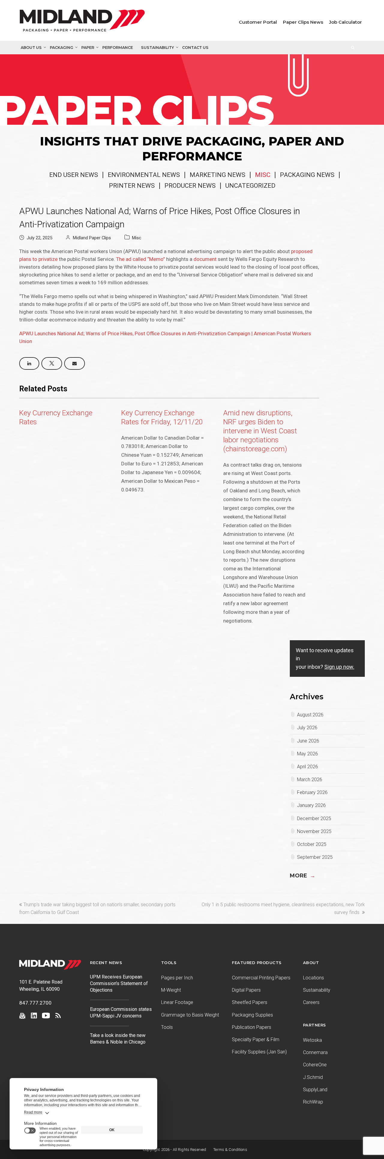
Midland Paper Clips (92, 237)
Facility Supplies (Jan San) (259, 1052)
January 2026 (311, 805)
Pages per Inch (177, 978)
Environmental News (144, 174)
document (205, 259)
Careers (311, 1002)
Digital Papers (246, 990)
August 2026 (310, 715)
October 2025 (311, 844)
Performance (117, 47)
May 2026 (307, 754)
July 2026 (307, 727)
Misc (262, 174)
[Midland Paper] (83, 22)
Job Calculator (345, 22)
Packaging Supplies (252, 1015)
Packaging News (307, 174)
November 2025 (314, 831)
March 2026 (309, 779)
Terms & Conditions (230, 1149)
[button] (29, 363)
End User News (73, 174)
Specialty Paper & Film (255, 1039)
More (302, 875)
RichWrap (313, 1102)
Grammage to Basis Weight (190, 1015)
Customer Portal (258, 22)
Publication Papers (251, 1027)
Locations (313, 978)
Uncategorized (250, 185)
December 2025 (314, 818)
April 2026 (307, 766)
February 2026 (312, 792)
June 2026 (308, 741)
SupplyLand (315, 1089)
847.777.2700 (35, 1003)
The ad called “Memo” (140, 259)
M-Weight (171, 990)
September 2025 (315, 857)
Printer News (132, 185)
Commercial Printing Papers (261, 978)
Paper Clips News (303, 22)
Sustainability (157, 47)
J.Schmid (313, 1077)
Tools (167, 1027)
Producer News (190, 185)
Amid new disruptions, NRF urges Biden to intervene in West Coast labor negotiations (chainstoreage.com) (260, 431)
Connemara (315, 1052)
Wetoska (312, 1040)
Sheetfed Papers (249, 1002)
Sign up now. (339, 667)
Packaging (61, 47)
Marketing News (217, 174)
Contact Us (195, 47)
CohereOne (315, 1065)
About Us (31, 47)
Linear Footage (177, 1002)
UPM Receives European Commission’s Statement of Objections (119, 983)
